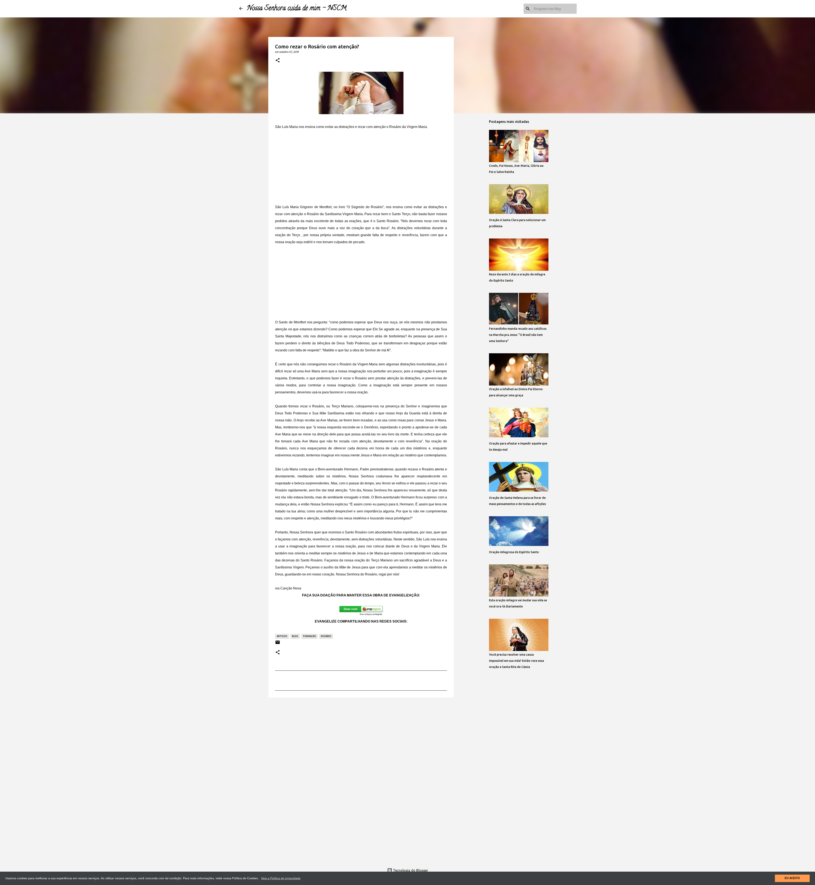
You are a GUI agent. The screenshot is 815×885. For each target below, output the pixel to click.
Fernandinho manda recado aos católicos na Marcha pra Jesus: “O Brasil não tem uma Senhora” (518, 335)
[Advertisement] (361, 166)
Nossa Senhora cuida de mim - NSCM (297, 8)
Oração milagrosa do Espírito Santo (514, 552)
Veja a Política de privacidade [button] (281, 878)
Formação (309, 636)
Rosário (326, 636)
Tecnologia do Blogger (410, 870)
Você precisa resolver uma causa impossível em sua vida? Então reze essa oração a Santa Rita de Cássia (516, 661)
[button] (277, 60)
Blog (295, 636)
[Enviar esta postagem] (277, 643)
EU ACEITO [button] (792, 878)
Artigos (282, 636)
